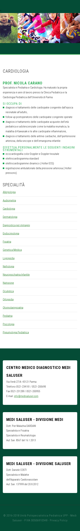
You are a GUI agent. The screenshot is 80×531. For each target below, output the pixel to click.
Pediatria (7, 315)
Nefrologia (8, 266)
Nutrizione (8, 283)
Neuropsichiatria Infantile (16, 274)
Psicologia (8, 324)
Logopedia (9, 258)
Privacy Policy (59, 520)
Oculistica (8, 291)
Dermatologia (10, 217)
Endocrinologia (11, 233)
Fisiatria (7, 241)
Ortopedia (8, 299)
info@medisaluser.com (26, 396)
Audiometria (9, 200)
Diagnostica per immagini (16, 225)
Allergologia (9, 192)
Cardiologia (9, 208)
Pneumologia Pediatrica (16, 332)
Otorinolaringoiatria (13, 307)
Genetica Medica (12, 250)
